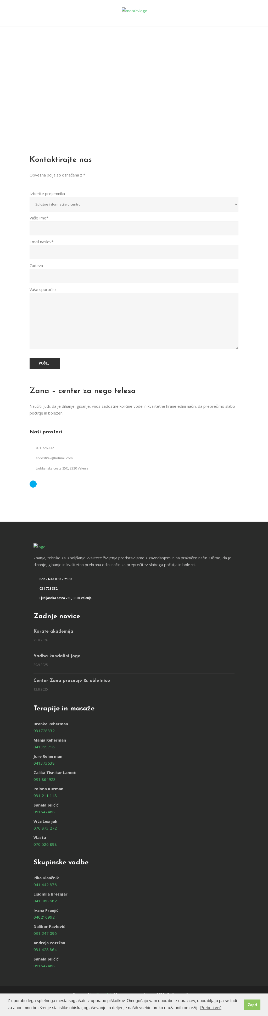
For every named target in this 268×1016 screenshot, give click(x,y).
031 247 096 (45, 933)
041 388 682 (45, 900)
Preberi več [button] (210, 1008)
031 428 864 (45, 949)
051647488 (44, 811)
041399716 (44, 746)
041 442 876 (45, 884)
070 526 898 (45, 844)
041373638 (44, 763)
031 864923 (45, 779)
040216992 (44, 917)
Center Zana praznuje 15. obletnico (72, 680)
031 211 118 (45, 795)
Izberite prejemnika (47, 193)
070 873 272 (45, 828)
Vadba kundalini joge (57, 656)
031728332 (44, 730)
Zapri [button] (252, 1005)
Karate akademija (53, 631)
